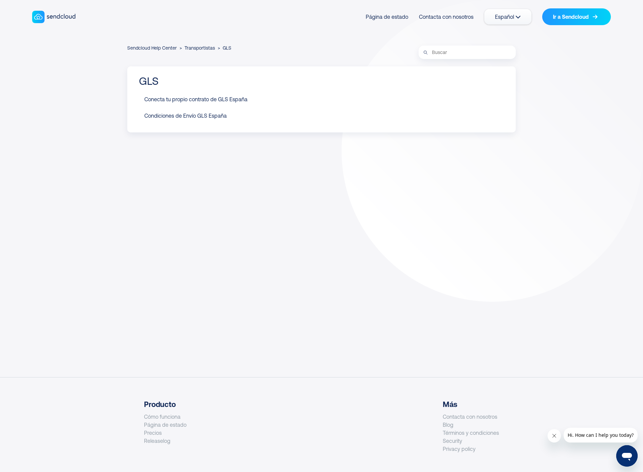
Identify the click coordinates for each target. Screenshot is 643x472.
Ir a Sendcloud (571, 17)
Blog (448, 425)
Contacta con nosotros (446, 17)
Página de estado (387, 17)
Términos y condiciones (471, 433)
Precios (153, 433)
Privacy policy (459, 449)
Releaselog (157, 441)
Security (452, 441)
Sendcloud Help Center (152, 48)
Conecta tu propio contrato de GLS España (195, 99)
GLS (227, 48)
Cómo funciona (162, 417)
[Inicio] (53, 17)
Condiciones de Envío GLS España (185, 116)
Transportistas (200, 48)
